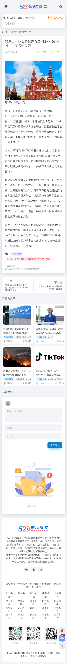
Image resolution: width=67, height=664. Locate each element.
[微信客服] (26, 569)
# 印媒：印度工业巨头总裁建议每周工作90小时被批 (29, 259)
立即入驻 (58, 17)
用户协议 (34, 583)
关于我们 (36, 587)
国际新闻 (23, 32)
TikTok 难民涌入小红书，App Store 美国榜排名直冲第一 (49, 374)
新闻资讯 (13, 32)
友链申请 (10, 583)
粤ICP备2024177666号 (45, 652)
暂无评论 (10, 392)
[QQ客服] (33, 569)
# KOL (50, 379)
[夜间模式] (62, 646)
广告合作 (46, 583)
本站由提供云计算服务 (40, 654)
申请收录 (22, 583)
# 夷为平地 (20, 379)
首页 (5, 32)
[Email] (41, 569)
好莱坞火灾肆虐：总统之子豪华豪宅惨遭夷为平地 (17, 372)
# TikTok (58, 379)
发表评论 (55, 445)
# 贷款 (50, 337)
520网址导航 (28, 652)
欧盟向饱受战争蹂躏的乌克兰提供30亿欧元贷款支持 (49, 330)
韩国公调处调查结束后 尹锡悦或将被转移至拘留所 (16, 330)
